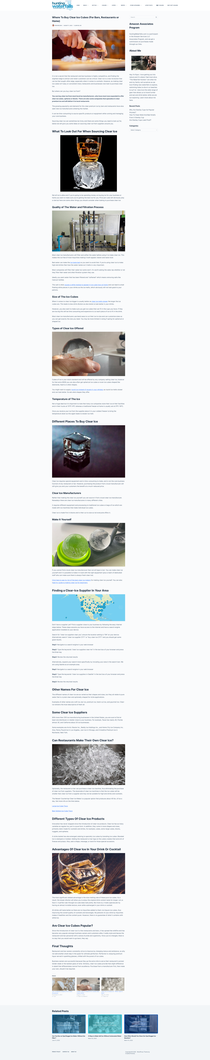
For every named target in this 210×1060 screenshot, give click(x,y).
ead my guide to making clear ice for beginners (70, 583)
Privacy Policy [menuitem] (56, 1051)
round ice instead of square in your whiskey (87, 390)
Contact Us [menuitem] (66, 1051)
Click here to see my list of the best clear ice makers (71, 580)
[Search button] (156, 17)
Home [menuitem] (78, 5)
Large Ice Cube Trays (60, 806)
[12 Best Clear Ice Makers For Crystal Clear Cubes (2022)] (88, 984)
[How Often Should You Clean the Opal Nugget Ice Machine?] (141, 1024)
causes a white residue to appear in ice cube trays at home (86, 285)
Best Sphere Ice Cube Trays (62, 811)
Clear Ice (76, 25)
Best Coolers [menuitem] (160, 5)
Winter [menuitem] (123, 5)
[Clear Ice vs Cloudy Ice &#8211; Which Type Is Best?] (112, 984)
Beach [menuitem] (85, 5)
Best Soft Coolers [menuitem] (173, 5)
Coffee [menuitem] (114, 5)
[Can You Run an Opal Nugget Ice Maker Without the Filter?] (69, 1024)
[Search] (157, 5)
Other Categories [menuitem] (135, 5)
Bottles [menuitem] (94, 5)
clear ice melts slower (100, 301)
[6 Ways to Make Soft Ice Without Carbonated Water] (105, 1024)
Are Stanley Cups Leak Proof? (140, 120)
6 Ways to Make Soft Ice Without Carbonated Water (104, 1036)
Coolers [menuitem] (104, 5)
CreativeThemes (130, 1053)
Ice (80, 25)
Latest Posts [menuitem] (148, 5)
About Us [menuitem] (73, 1051)
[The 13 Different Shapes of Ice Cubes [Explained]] (63, 984)
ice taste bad (75, 262)
